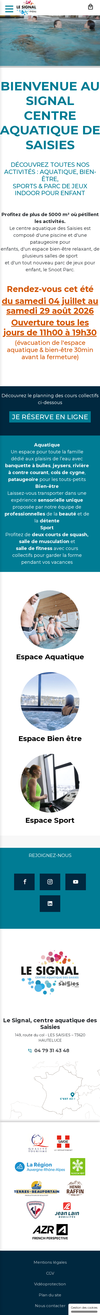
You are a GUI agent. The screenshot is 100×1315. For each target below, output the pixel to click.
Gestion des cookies (84, 1307)
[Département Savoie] (63, 1143)
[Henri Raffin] (75, 1188)
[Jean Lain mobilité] (67, 1209)
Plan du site (50, 1295)
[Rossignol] (35, 1209)
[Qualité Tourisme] (38, 1143)
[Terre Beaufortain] (36, 1188)
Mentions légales (50, 1262)
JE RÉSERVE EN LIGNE (50, 417)
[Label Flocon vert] (77, 1166)
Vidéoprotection (50, 1284)
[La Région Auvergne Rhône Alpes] (40, 1166)
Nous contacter (50, 1305)
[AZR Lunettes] (50, 1231)
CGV (50, 1273)
